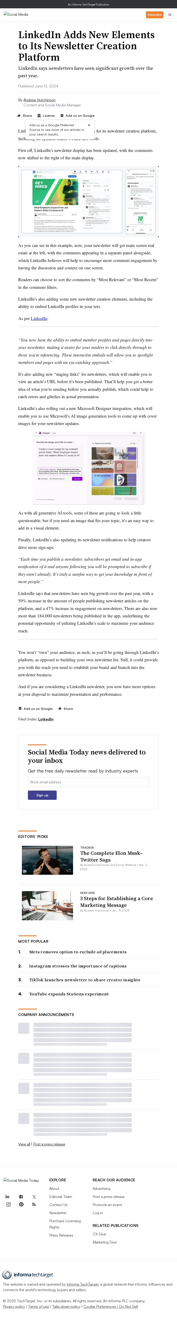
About (54, 1188)
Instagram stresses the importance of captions (78, 966)
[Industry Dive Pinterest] (21, 1204)
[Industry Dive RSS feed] (34, 1204)
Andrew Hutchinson (40, 100)
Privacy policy (14, 1306)
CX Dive (99, 1234)
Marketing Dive (105, 1242)
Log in (98, 1212)
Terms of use (38, 1306)
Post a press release (49, 1144)
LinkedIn (39, 318)
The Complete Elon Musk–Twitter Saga (111, 856)
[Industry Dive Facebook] (21, 1197)
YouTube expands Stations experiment (69, 994)
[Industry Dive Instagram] (8, 1204)
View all (24, 1144)
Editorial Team (60, 1196)
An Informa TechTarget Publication (88, 4)
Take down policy (66, 1306)
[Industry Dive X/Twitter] (34, 1197)
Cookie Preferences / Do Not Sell (110, 1306)
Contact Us (58, 1204)
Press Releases (61, 1235)
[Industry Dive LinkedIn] (7, 1197)
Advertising (101, 1188)
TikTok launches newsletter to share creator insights (84, 979)
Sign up (42, 795)
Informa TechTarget (82, 1284)
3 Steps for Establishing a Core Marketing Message (116, 901)
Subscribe (155, 14)
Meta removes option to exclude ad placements (78, 952)
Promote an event (107, 1204)
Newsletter (58, 1212)
